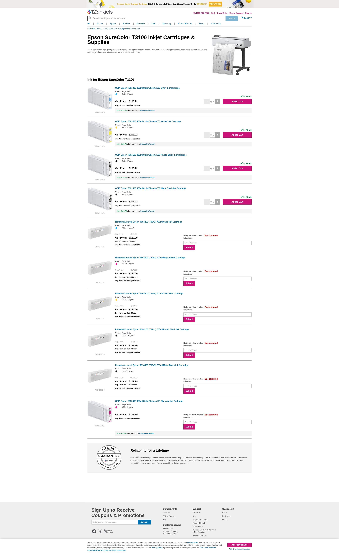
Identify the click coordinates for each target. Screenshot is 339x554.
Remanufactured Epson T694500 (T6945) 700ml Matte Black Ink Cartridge (151, 365)
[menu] (169, 24)
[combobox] (162, 18)
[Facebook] (94, 533)
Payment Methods (199, 523)
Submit (189, 247)
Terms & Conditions (200, 535)
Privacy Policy (198, 526)
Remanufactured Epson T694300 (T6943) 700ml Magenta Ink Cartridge (150, 258)
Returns (225, 520)
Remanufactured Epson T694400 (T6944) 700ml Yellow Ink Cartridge (149, 293)
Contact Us (196, 513)
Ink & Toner (97, 29)
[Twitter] (100, 533)
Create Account (236, 13)
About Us (166, 513)
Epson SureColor (114, 29)
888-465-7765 (203, 13)
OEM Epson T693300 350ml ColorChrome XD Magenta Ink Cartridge (149, 401)
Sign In (248, 13)
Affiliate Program (169, 516)
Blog (164, 520)
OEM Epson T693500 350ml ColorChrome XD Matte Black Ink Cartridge (150, 188)
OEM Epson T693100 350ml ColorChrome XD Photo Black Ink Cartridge (151, 155)
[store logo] (100, 12)
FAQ (213, 13)
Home (89, 29)
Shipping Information (200, 520)
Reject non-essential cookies (239, 549)
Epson (105, 29)
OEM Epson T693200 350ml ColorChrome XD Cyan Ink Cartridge (147, 88)
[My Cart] (246, 18)
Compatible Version (147, 111)
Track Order (222, 13)
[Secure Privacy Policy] (108, 533)
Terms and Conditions (208, 548)
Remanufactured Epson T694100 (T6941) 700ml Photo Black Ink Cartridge (152, 329)
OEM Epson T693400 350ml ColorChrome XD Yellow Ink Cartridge (148, 121)
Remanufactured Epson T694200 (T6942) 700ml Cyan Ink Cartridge (148, 222)
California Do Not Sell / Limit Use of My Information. (106, 550)
